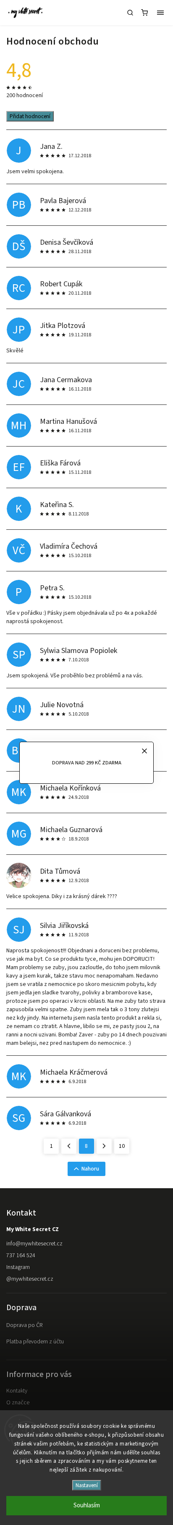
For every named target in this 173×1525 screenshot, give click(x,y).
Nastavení (87, 1485)
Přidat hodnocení (30, 116)
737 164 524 (20, 1255)
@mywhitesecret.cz (29, 1279)
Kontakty (16, 1391)
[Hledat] (130, 12)
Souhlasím (86, 1505)
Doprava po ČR (24, 1325)
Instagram (18, 1267)
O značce (17, 1402)
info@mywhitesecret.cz (34, 1244)
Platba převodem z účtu (35, 1341)
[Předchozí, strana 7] (68, 1146)
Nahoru (90, 1169)
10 (122, 1146)
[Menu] (160, 12)
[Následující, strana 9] (104, 1146)
